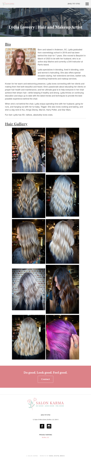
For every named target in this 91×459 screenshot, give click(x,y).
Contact (45, 379)
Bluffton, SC (45, 437)
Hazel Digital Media (57, 456)
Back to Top (87, 455)
